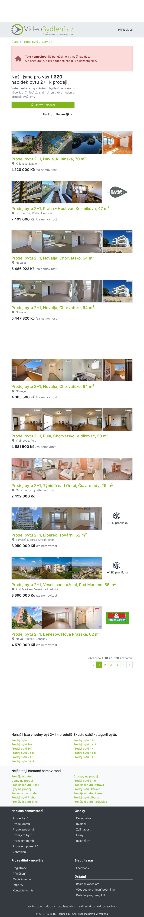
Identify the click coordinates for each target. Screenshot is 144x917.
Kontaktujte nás (23, 890)
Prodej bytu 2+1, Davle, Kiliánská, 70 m (48, 159)
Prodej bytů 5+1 (84, 757)
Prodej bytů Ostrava (86, 789)
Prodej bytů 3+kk (23, 761)
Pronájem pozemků (25, 846)
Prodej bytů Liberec (86, 797)
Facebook (82, 868)
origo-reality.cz (107, 906)
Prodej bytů (30, 41)
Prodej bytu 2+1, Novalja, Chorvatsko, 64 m (52, 258)
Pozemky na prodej (24, 793)
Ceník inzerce (22, 879)
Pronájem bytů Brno (24, 801)
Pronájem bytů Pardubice (90, 801)
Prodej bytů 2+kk (23, 753)
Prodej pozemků (24, 829)
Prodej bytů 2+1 (22, 757)
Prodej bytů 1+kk (22, 744)
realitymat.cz (86, 906)
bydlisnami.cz (66, 906)
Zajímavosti (83, 829)
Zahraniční (20, 852)
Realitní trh (83, 840)
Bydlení (81, 824)
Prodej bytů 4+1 (84, 748)
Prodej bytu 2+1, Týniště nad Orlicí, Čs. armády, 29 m (62, 485)
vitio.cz (50, 906)
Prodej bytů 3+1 (84, 740)
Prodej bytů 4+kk (85, 744)
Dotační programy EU (90, 895)
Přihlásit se (125, 29)
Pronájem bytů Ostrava (88, 785)
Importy (18, 885)
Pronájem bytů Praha (25, 785)
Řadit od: (56, 114)
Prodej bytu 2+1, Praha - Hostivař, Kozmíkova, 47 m (60, 208)
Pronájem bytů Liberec (88, 793)
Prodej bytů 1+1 (21, 748)
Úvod (15, 41)
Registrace (20, 868)
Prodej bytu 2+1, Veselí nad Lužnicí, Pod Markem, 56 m (63, 584)
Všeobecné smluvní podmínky (96, 889)
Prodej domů (21, 824)
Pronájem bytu (21, 776)
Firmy (79, 835)
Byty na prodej (21, 789)
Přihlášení (19, 873)
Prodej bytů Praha (23, 797)
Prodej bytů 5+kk (85, 753)
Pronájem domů (23, 840)
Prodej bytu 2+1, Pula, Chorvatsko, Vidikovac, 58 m (59, 436)
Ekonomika (83, 818)
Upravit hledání (44, 105)
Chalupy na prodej (85, 776)
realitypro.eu (35, 906)
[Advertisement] (72, 10)
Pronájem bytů (22, 835)
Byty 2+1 (48, 41)
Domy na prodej (22, 780)
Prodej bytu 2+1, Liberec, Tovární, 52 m (49, 535)
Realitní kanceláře (87, 884)
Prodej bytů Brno (84, 780)
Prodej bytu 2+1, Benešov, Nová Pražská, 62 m (55, 634)
